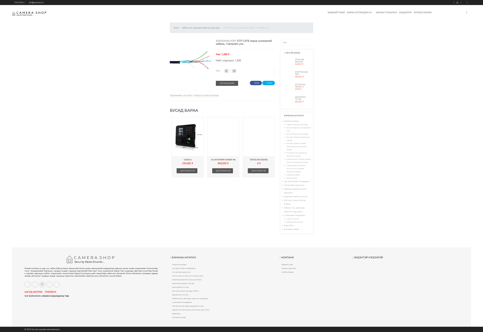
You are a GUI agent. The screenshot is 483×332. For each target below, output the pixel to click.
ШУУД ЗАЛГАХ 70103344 (40, 291)
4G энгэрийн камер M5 (187, 160)
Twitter (464, 2)
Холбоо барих (423, 12)
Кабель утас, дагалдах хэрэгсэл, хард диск (201, 28)
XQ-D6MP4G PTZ (259, 160)
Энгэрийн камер (291, 229)
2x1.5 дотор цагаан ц (300, 85)
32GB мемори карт (301, 73)
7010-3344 (18, 2)
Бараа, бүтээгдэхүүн (359, 12)
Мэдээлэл (405, 12)
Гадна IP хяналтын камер (297, 125)
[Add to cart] (274, 71)
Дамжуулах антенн (295, 222)
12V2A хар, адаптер (299, 60)
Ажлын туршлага (386, 12)
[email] (49, 284)
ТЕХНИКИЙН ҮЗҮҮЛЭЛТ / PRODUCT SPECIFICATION (194, 95)
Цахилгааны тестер (300, 98)
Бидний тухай (336, 12)
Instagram (457, 2)
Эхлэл (176, 28)
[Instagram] (42, 284)
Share (256, 83)
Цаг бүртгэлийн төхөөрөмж (296, 181)
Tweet (269, 83)
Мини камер (292, 178)
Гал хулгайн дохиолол (294, 185)
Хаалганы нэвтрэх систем (295, 196)
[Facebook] (27, 284)
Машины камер (293, 175)
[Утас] (57, 284)
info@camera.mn (36, 2)
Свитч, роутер (293, 219)
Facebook (451, 2)
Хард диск (289, 225)
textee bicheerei (223, 160)
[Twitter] (35, 284)
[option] (187, 149)
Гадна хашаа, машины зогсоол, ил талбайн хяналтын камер (296, 168)
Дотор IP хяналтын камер (298, 134)
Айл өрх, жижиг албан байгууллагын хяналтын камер (297, 146)
